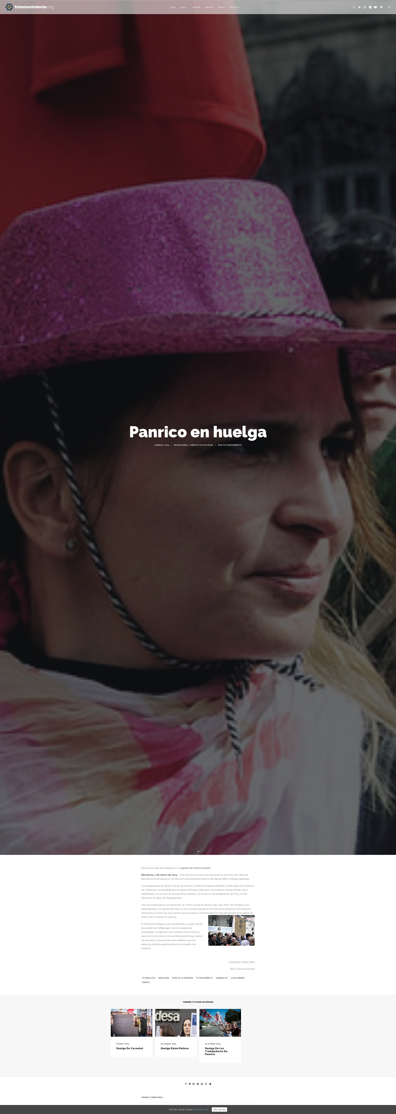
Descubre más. (201, 1109)
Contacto (234, 7)
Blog (183, 7)
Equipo (221, 7)
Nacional (182, 575)
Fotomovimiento (232, 575)
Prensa (196, 7)
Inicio (173, 7)
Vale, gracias (219, 1109)
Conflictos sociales (201, 575)
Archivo (209, 7)
